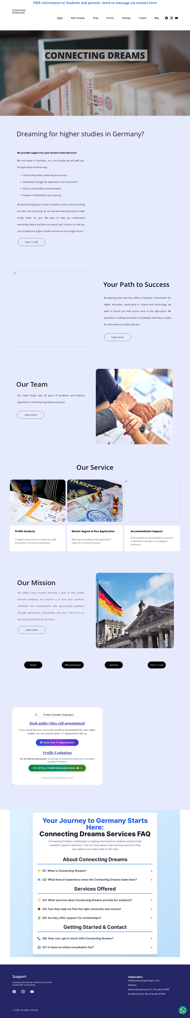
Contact (142, 18)
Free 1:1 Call (31, 242)
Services (110, 18)
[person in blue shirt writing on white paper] (38, 501)
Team (95, 18)
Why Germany (78, 18)
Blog (156, 18)
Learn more (117, 337)
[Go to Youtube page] (176, 18)
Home (60, 18)
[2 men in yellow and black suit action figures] (95, 501)
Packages (126, 18)
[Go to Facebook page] (167, 18)
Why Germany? (73, 665)
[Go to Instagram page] (172, 18)
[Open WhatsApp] (182, 1010)
